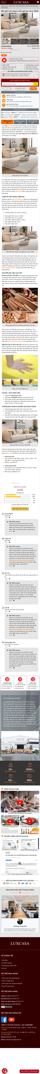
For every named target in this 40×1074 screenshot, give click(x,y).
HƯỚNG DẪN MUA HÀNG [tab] (20, 122)
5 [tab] (23, 933)
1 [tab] (12, 933)
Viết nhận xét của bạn (20, 509)
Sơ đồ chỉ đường (7, 963)
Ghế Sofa (12, 6)
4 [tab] (20, 933)
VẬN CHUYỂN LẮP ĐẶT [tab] (33, 122)
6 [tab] (26, 933)
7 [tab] (28, 933)
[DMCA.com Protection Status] (6, 1007)
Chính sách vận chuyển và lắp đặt (12, 983)
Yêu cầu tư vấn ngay (29, 1071)
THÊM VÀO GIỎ (20, 88)
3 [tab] (17, 933)
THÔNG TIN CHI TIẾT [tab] (7, 122)
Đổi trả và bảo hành (8, 981)
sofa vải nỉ (19, 191)
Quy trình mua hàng (8, 986)
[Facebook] (4, 1020)
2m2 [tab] (4, 55)
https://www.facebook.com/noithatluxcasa (22, 560)
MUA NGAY (33, 88)
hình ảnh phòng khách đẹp (16, 341)
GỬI (35, 84)
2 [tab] (14, 933)
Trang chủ (4, 6)
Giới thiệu (5, 960)
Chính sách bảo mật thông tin (11, 978)
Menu (3, 2)
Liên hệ (4, 968)
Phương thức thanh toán (9, 965)
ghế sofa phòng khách (9, 267)
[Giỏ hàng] (38, 2)
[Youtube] (12, 1020)
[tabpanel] (20, 47)
